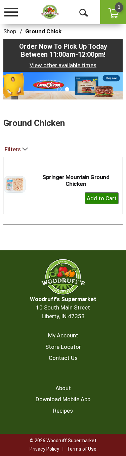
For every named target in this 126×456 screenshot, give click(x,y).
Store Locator (63, 346)
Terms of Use (81, 449)
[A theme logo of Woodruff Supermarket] (50, 11)
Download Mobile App (63, 399)
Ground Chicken (46, 31)
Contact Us (63, 358)
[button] (63, 85)
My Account (63, 335)
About (63, 388)
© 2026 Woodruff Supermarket (63, 440)
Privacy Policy (44, 449)
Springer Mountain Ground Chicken (75, 180)
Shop (9, 31)
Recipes (63, 410)
